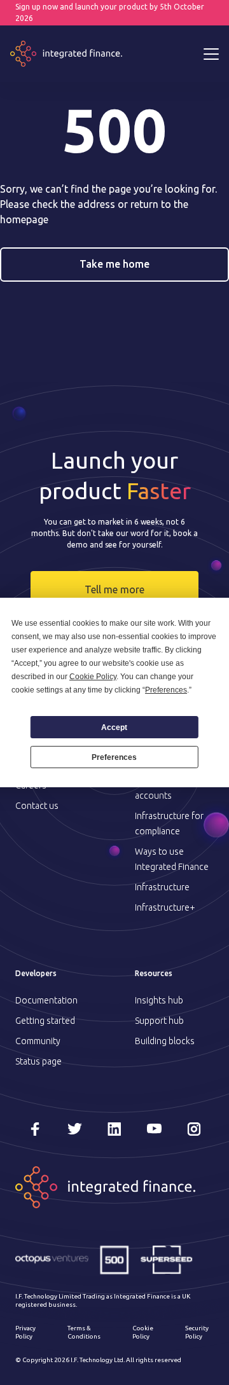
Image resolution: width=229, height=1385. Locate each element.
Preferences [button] (166, 690)
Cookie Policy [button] (92, 676)
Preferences (114, 757)
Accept (114, 727)
